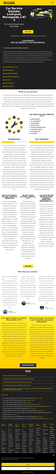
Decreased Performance (11, 76)
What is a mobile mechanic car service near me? (15, 375)
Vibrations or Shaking (11, 73)
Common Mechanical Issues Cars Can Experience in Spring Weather (19, 410)
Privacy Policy (30, 472)
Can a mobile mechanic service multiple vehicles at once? (17, 385)
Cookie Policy (24, 472)
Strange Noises (9, 70)
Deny (28, 468)
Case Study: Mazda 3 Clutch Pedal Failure (13, 402)
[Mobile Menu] (52, 2)
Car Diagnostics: (17, 425)
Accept (28, 464)
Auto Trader (8, 278)
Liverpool (3, 434)
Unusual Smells (9, 83)
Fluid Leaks (7, 80)
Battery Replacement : (31, 425)
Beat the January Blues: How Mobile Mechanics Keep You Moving (19, 416)
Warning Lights (9, 86)
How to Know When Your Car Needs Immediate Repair (16, 408)
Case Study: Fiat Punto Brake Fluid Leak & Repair (15, 400)
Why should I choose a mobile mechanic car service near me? (18, 382)
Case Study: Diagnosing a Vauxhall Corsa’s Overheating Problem (18, 398)
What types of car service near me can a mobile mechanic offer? (19, 378)
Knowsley (3, 440)
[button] (54, 455)
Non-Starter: (38, 424)
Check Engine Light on (11, 67)
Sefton (10, 452)
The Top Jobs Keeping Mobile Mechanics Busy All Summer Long (18, 404)
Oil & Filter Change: (45, 425)
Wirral (2, 442)
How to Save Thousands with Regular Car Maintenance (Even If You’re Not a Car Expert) (24, 406)
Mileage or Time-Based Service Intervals (16, 48)
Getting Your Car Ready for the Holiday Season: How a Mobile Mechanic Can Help (23, 418)
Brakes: (52, 424)
